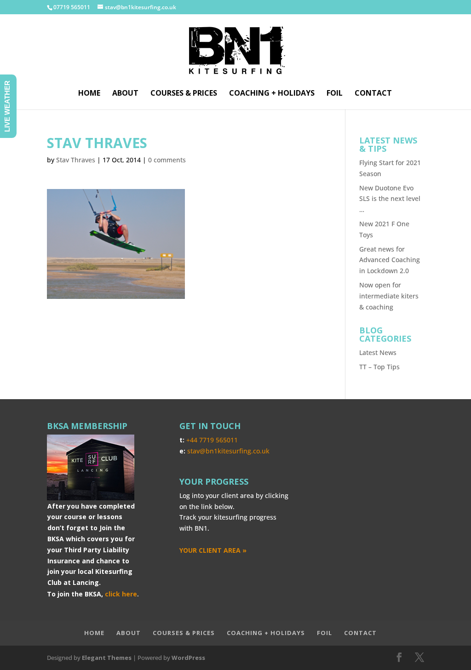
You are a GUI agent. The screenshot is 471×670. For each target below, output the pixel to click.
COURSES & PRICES (183, 94)
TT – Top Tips (379, 366)
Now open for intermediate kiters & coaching (389, 296)
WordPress (188, 657)
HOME (89, 94)
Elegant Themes (107, 657)
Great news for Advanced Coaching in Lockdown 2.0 (389, 260)
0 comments (167, 159)
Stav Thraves (75, 159)
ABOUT (125, 94)
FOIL (335, 94)
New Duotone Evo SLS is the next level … (389, 198)
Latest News (377, 352)
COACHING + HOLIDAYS (272, 94)
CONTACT (373, 94)
